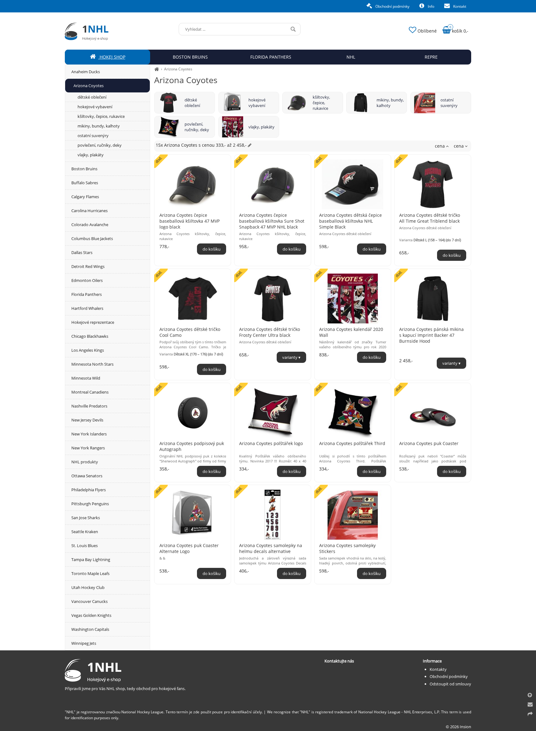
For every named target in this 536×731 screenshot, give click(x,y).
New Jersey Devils (87, 420)
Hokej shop (111, 57)
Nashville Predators (89, 406)
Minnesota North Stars (92, 364)
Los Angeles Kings (87, 350)
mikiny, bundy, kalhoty (390, 102)
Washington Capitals (90, 629)
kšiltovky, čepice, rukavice (321, 102)
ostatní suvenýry (449, 102)
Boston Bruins (84, 169)
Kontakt (459, 6)
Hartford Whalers (87, 308)
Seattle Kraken (84, 531)
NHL (350, 57)
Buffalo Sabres (84, 182)
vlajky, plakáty (261, 127)
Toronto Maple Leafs (90, 573)
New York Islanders (89, 434)
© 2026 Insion (458, 726)
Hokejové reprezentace (92, 322)
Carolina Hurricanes (89, 210)
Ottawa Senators (86, 476)
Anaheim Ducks (85, 71)
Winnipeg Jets (83, 643)
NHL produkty (84, 462)
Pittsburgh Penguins (90, 503)
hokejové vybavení (257, 102)
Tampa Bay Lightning (90, 559)
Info (430, 6)
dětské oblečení (192, 102)
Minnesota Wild (85, 378)
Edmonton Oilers (87, 280)
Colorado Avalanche (89, 224)
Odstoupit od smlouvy (450, 684)
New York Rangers (88, 448)
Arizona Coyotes (178, 69)
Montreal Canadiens (90, 392)
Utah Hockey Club (88, 587)
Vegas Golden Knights (91, 615)
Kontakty (438, 669)
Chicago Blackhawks (89, 336)
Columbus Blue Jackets (92, 238)
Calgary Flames (85, 196)
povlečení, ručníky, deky (197, 126)
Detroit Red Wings (88, 266)
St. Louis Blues (84, 545)
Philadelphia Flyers (88, 490)
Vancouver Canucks (89, 601)
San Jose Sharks (85, 517)
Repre (431, 57)
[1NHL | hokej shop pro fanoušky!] (157, 69)
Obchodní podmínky (391, 6)
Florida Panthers (86, 294)
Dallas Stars (81, 252)
